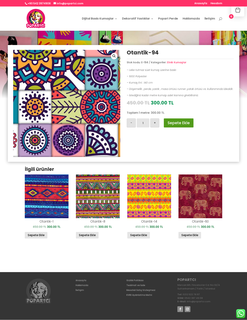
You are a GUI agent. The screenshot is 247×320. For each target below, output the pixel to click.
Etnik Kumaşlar (176, 62)
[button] (114, 56)
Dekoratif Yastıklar (136, 19)
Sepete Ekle (179, 122)
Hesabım (216, 3)
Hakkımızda (191, 19)
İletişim (210, 19)
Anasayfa (200, 3)
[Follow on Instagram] (187, 309)
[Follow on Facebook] (180, 309)
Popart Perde (168, 19)
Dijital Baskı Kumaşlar (98, 19)
